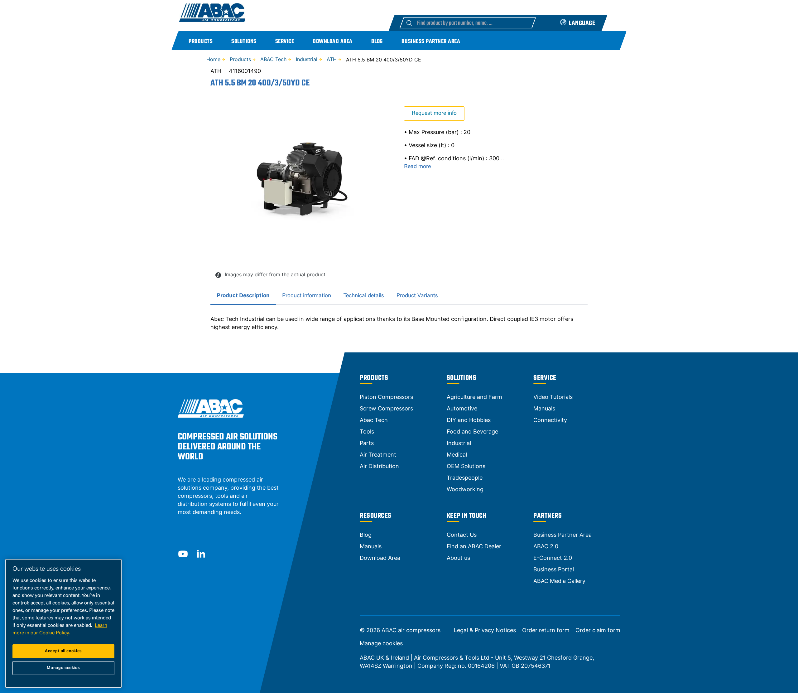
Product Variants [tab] (417, 296)
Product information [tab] (306, 296)
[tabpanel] (399, 323)
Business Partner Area (430, 41)
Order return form (546, 630)
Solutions (244, 41)
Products (201, 41)
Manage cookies (381, 643)
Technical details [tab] (364, 296)
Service (284, 41)
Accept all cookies (63, 651)
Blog (377, 41)
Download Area (333, 41)
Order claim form (597, 630)
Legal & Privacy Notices (485, 630)
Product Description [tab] (243, 296)
